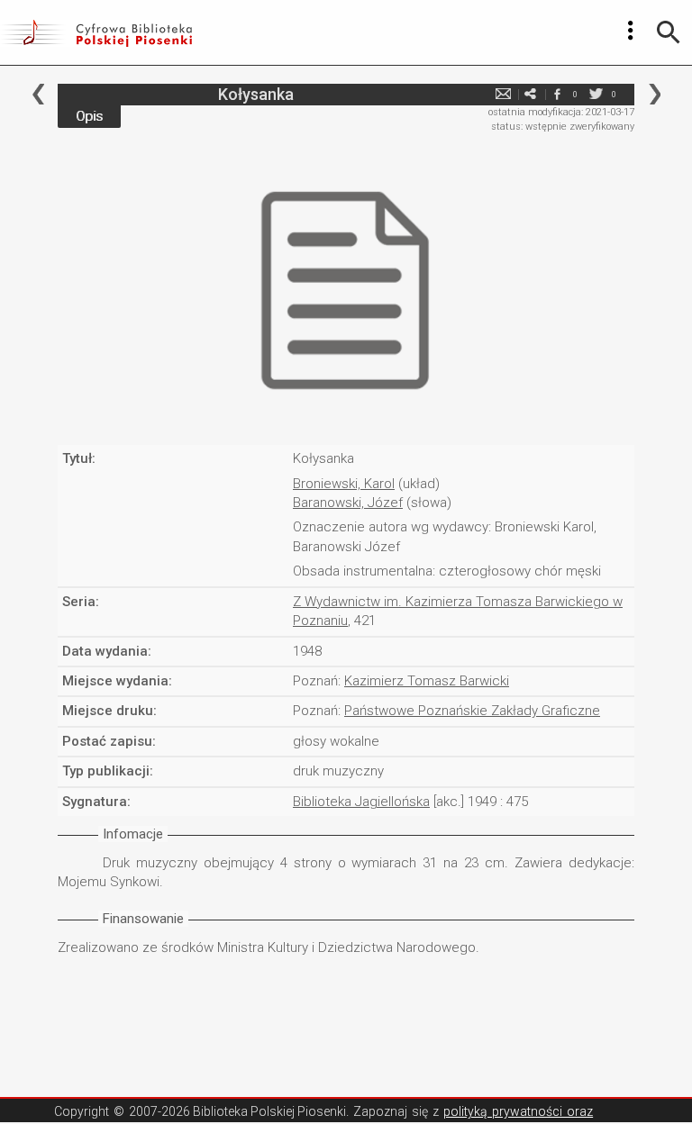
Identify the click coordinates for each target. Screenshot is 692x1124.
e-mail (503, 94)
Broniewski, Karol (344, 484)
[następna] (654, 94)
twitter (596, 94)
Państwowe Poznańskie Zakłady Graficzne (472, 710)
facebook (557, 94)
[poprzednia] (38, 94)
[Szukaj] (668, 32)
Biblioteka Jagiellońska (361, 801)
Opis (89, 116)
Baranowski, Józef (348, 502)
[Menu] (630, 30)
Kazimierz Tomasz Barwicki (426, 681)
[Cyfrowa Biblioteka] (96, 32)
